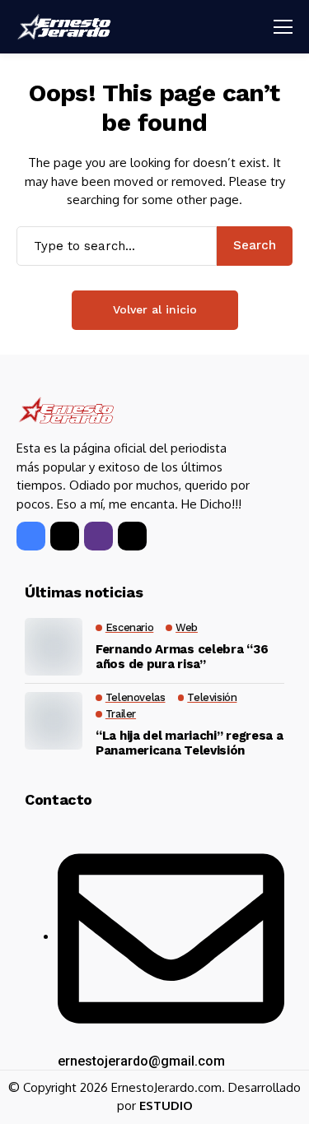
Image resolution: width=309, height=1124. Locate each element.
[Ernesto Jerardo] (65, 27)
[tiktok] (132, 536)
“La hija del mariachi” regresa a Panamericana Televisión (189, 743)
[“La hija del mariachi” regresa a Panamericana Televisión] (53, 721)
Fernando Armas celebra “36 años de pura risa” (182, 656)
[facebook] (30, 536)
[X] (64, 536)
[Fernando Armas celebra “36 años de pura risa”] (53, 647)
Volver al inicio (155, 309)
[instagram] (98, 536)
